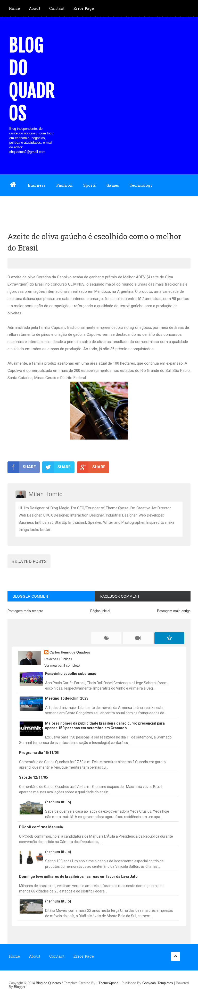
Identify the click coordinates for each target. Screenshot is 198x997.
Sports (89, 185)
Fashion (64, 185)
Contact (56, 8)
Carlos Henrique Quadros (70, 652)
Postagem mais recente (25, 611)
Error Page (83, 8)
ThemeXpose (108, 983)
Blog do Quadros (32, 79)
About (34, 8)
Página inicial (100, 611)
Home (14, 8)
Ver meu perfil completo (62, 665)
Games (112, 185)
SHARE (29, 467)
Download (18, 206)
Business (37, 185)
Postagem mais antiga (174, 611)
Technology (141, 185)
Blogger (19, 987)
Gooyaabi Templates (157, 983)
